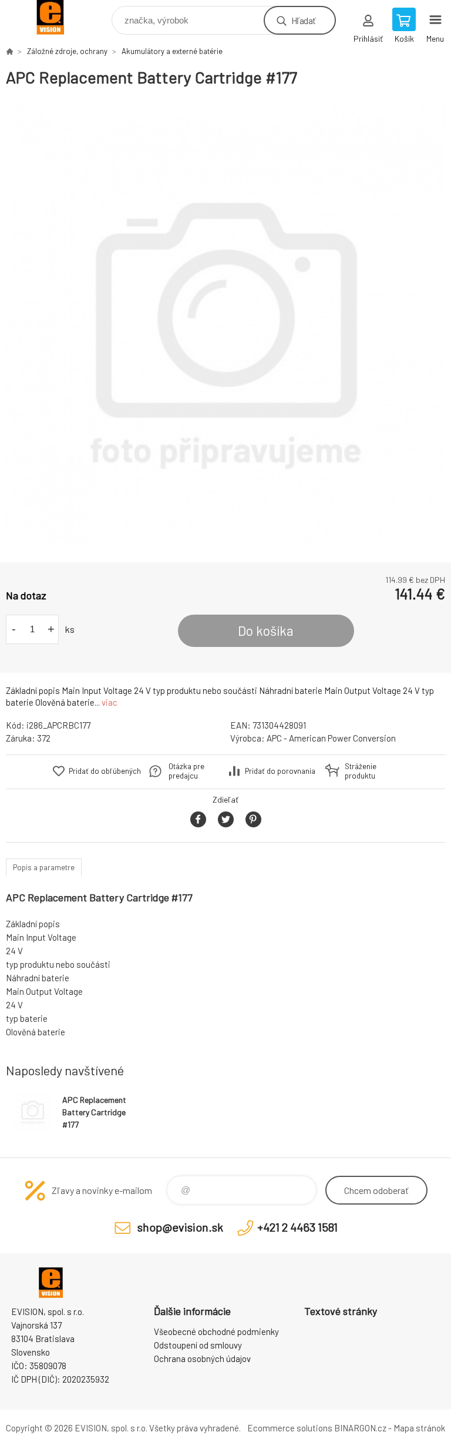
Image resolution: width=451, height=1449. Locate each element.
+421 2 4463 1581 (297, 1227)
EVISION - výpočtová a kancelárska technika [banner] (58, 17)
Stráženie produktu (360, 771)
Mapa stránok (419, 1428)
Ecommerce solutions (289, 1428)
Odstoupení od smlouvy (198, 1345)
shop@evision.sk (180, 1227)
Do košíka (266, 630)
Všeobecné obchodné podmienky (216, 1331)
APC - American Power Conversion (331, 738)
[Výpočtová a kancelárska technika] (9, 51)
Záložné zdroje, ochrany (67, 51)
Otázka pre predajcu (186, 771)
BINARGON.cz (360, 1428)
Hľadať (303, 20)
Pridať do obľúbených (105, 771)
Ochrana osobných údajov (202, 1358)
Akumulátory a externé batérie (172, 51)
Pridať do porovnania (280, 771)
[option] (225, 325)
